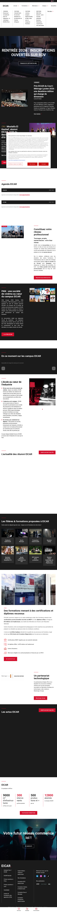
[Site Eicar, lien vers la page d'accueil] (6, 6)
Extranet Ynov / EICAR (8, 871)
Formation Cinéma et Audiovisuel (22, 887)
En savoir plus (10, 659)
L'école (15, 6)
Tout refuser (32, 164)
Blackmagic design (40, 698)
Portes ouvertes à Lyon (8, 885)
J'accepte (43, 164)
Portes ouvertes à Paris (8, 880)
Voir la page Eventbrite (24, 194)
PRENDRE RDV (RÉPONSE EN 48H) (28, 63)
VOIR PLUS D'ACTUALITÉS (47, 452)
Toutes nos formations (28, 812)
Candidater (6, 890)
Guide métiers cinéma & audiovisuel (21, 872)
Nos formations (22, 878)
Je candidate (28, 846)
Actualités (53, 6)
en (52, 1)
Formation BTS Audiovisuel (21, 882)
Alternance (35, 6)
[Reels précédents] (3, 368)
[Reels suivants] (54, 368)
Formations (25, 6)
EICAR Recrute (7, 875)
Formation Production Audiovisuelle (21, 899)
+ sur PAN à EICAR (7, 334)
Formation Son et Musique (22, 893)
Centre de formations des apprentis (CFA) (8, 895)
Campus (44, 6)
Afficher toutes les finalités (15, 164)
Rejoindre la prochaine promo (43, 277)
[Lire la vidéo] (42, 409)
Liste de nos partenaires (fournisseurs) (16, 160)
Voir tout (51, 190)
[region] (28, 150)
